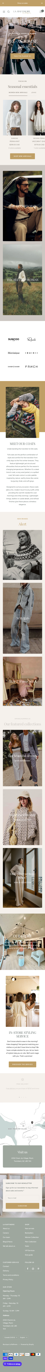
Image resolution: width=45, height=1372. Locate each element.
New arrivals (29, 1228)
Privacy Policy (8, 1280)
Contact (6, 1266)
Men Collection (30, 1242)
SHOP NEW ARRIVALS (22, 156)
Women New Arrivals (18, 92)
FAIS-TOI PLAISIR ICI (22, 56)
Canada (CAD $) (9, 1337)
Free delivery (11, 1088)
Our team (6, 1237)
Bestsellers (29, 1233)
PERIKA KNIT (15, 141)
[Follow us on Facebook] (27, 1268)
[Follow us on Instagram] (33, 1268)
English (22, 1337)
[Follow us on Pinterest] (38, 1268)
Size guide (29, 1255)
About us (6, 1228)
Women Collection (32, 1237)
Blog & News (7, 1242)
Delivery (6, 1271)
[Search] (8, 12)
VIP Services (30, 1250)
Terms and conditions (11, 1275)
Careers (6, 1233)
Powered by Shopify (27, 1344)
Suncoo (14, 138)
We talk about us (9, 1246)
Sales (27, 1246)
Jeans (33, 92)
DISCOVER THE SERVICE (22, 1064)
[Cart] (41, 12)
